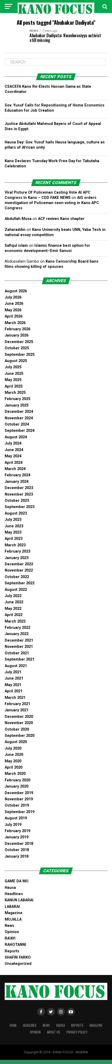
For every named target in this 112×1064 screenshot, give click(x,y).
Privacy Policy (76, 1032)
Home (13, 1025)
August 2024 (16, 437)
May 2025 (13, 380)
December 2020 (19, 716)
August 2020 (16, 742)
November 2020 (19, 723)
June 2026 (14, 303)
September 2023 (19, 507)
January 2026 (16, 335)
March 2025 (15, 392)
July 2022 (13, 596)
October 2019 (17, 805)
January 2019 (16, 837)
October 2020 (17, 729)
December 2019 (19, 793)
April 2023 (13, 538)
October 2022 (17, 577)
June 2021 (14, 678)
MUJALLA (13, 919)
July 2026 (13, 297)
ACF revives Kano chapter (61, 219)
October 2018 (17, 850)
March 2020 (15, 773)
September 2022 (19, 583)
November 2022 (19, 570)
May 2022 (13, 608)
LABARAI (12, 906)
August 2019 (16, 818)
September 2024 (19, 430)
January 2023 (16, 558)
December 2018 (19, 843)
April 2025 (13, 386)
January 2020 (16, 786)
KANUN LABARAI (19, 900)
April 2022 (13, 615)
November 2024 (19, 418)
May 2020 (13, 761)
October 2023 (17, 500)
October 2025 (17, 348)
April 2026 (13, 316)
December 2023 (19, 488)
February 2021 (17, 704)
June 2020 (14, 754)
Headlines (14, 894)
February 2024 (17, 475)
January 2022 (16, 634)
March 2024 (15, 469)
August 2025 (16, 361)
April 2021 (13, 691)
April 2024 (13, 462)
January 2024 (16, 481)
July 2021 (13, 672)
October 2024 (17, 424)
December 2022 (19, 564)
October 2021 (17, 653)
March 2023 (15, 545)
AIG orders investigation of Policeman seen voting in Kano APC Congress (52, 202)
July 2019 (13, 824)
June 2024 (14, 450)
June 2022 (14, 602)
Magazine (13, 913)
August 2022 (16, 589)
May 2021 (13, 685)
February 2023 (17, 551)
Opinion (12, 932)
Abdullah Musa (18, 219)
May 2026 (13, 310)
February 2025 (17, 399)
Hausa (10, 887)
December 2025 (19, 342)
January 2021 (16, 710)
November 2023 (19, 494)
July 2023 (13, 519)
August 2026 (16, 291)
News (9, 925)
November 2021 (19, 646)
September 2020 (19, 735)
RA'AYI (10, 938)
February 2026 (17, 329)
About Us (53, 1032)
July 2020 (13, 748)
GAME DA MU (16, 881)
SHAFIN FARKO (18, 957)
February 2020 (17, 780)
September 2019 (19, 812)
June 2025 (14, 373)
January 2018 (16, 856)
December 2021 (19, 640)
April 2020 (13, 767)
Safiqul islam (16, 245)
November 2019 (19, 799)
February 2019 (17, 831)
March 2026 (15, 323)
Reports (12, 951)
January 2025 (16, 405)
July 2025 (13, 367)
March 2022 (15, 621)
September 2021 (19, 659)
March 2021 (15, 697)
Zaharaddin (15, 229)
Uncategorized (18, 963)
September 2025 (19, 354)
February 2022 (17, 627)
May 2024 (13, 456)
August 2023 (16, 513)
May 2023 (13, 532)
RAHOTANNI (15, 944)
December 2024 (19, 411)
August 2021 (16, 666)
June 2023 (14, 526)
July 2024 (13, 443)
